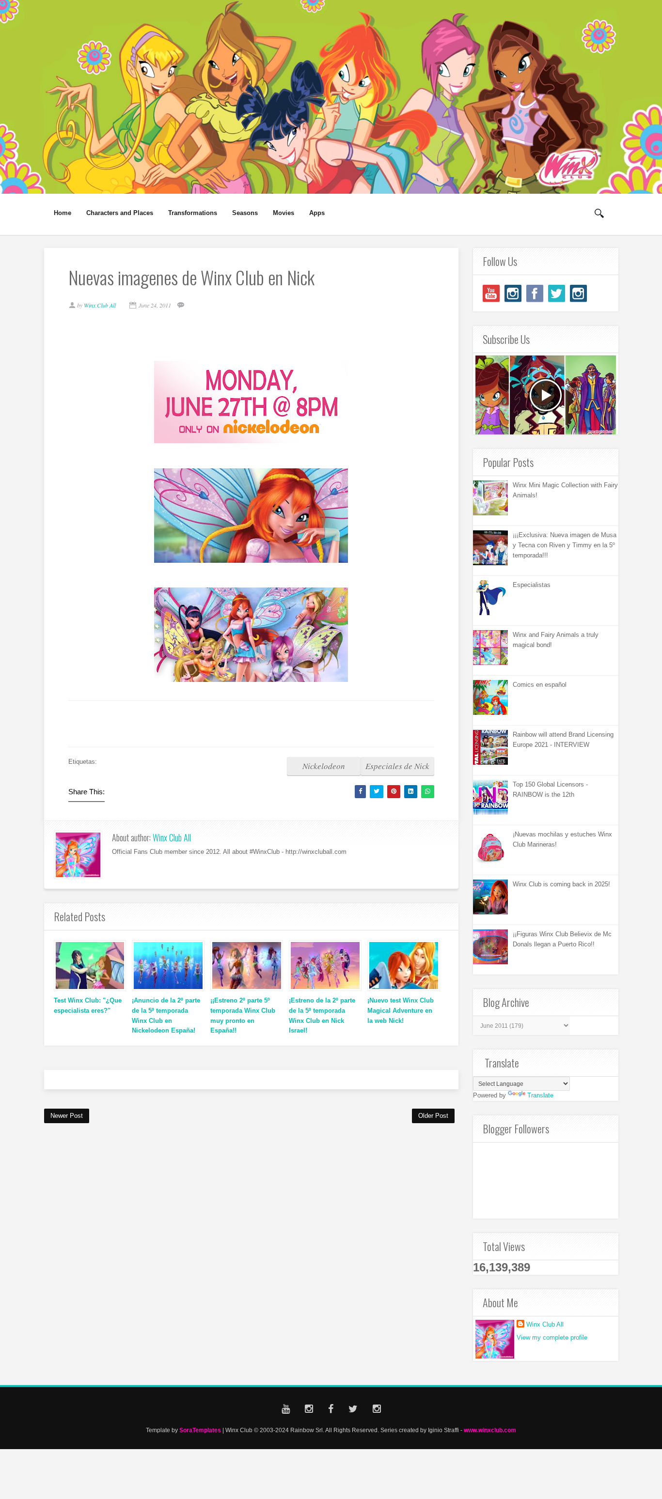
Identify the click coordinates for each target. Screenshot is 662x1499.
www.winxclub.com (490, 1430)
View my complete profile (552, 1337)
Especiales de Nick (397, 766)
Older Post (433, 1115)
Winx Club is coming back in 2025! (561, 884)
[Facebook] (534, 293)
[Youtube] (491, 293)
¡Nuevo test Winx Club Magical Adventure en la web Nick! (400, 1010)
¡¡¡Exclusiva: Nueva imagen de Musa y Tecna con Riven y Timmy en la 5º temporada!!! (564, 545)
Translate (540, 1095)
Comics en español (540, 684)
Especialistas (532, 584)
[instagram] (512, 293)
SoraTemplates (200, 1430)
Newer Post (66, 1115)
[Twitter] (556, 293)
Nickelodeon (323, 766)
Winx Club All (172, 837)
